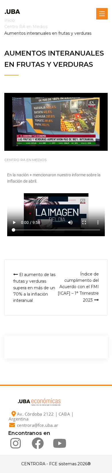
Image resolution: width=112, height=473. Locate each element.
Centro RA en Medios (25, 160)
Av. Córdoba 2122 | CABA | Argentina (41, 416)
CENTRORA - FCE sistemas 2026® (56, 463)
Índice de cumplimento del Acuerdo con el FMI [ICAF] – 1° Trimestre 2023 (78, 287)
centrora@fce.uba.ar (37, 425)
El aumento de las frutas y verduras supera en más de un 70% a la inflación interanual (34, 287)
